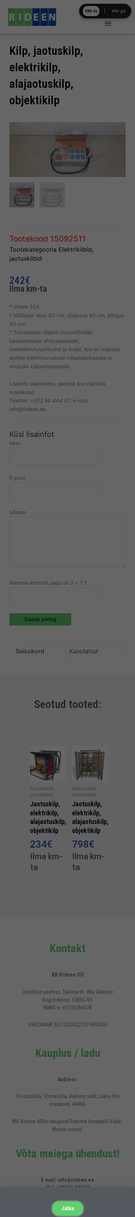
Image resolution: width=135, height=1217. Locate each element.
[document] (67, 608)
